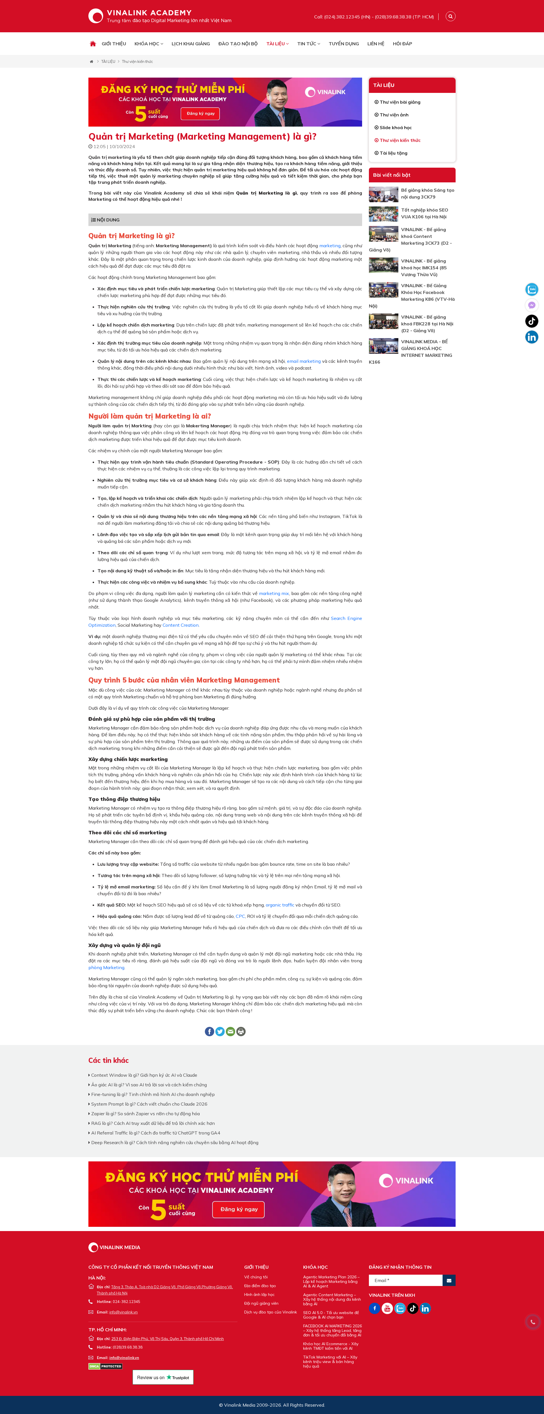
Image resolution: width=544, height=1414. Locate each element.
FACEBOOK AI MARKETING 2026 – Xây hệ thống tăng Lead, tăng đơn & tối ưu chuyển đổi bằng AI (332, 1330)
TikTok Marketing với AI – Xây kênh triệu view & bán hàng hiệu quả (330, 1361)
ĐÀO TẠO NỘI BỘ (238, 43)
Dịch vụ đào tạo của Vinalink (270, 1312)
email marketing (304, 361)
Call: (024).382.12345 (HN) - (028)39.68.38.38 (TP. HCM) (374, 17)
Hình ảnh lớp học (259, 1294)
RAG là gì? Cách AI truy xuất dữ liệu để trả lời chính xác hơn (152, 1123)
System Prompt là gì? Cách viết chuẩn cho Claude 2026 (148, 1104)
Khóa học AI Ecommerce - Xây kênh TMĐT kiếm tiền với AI (330, 1346)
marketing (330, 245)
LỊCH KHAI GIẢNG (191, 43)
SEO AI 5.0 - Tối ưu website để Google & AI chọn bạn (331, 1314)
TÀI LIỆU (276, 43)
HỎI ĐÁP (402, 43)
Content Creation (181, 625)
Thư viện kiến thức (137, 61)
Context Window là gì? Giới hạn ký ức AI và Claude (143, 1075)
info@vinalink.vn (123, 1312)
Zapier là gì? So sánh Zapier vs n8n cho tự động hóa (145, 1113)
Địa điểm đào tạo (260, 1285)
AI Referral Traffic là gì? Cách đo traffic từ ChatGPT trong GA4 (155, 1133)
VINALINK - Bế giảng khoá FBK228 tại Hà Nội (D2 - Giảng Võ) (427, 323)
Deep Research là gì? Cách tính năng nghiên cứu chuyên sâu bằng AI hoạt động (174, 1142)
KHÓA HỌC (147, 43)
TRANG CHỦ (92, 43)
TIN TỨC (307, 43)
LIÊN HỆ (375, 43)
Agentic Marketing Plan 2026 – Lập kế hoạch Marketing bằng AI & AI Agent (331, 1281)
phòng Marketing (106, 967)
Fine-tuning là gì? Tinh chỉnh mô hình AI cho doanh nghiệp (152, 1094)
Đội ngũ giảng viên (261, 1303)
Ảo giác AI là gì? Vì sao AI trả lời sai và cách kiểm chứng (148, 1084)
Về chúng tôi (256, 1277)
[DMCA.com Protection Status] (105, 1366)
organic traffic (280, 905)
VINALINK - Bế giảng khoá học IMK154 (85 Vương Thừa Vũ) (424, 267)
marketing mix (274, 593)
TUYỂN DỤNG (344, 43)
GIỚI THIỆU (114, 43)
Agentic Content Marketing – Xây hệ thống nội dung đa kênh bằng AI (332, 1299)
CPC (240, 916)
